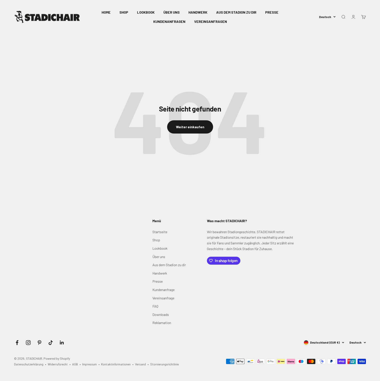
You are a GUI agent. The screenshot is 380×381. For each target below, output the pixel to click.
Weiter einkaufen (190, 127)
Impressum (89, 364)
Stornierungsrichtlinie (164, 364)
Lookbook (160, 248)
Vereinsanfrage (163, 298)
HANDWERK (197, 12)
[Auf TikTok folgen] (51, 343)
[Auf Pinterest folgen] (39, 343)
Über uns (158, 257)
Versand (140, 364)
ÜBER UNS (171, 12)
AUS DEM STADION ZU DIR (236, 12)
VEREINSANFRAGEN (210, 21)
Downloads (160, 314)
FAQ (155, 306)
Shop (156, 240)
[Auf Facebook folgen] (17, 343)
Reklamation (161, 323)
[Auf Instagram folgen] (28, 343)
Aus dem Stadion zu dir (169, 265)
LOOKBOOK (146, 12)
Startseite (159, 232)
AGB (75, 364)
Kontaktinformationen (116, 364)
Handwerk (159, 273)
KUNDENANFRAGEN (169, 21)
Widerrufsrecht (58, 364)
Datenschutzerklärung (28, 364)
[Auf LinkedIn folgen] (62, 343)
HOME (106, 12)
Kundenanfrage (163, 290)
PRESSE (271, 12)
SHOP (123, 12)
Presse (157, 281)
